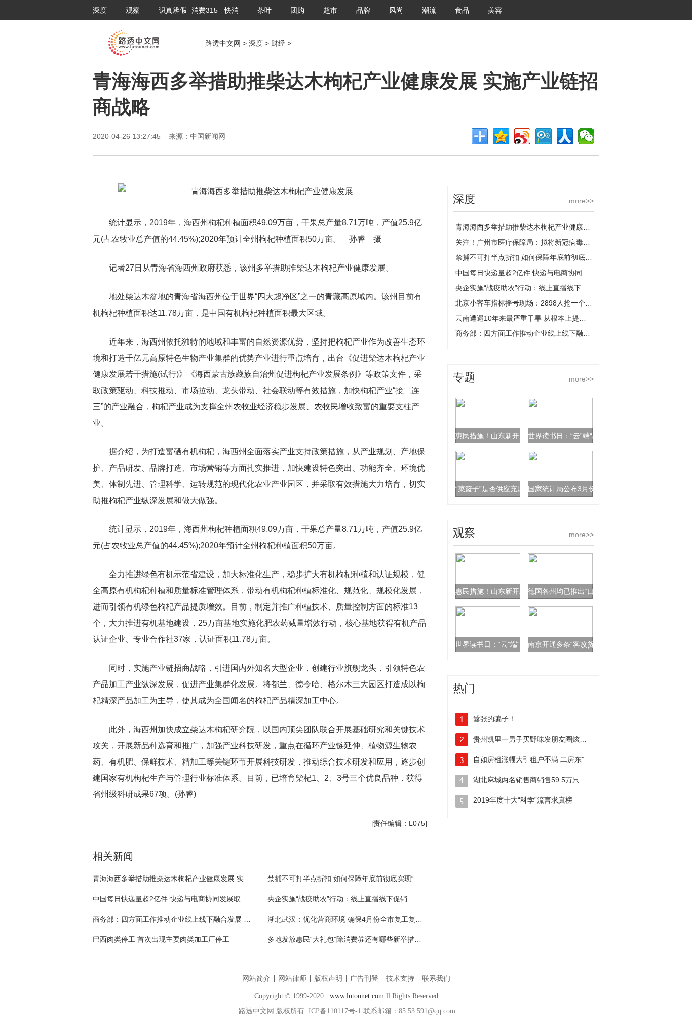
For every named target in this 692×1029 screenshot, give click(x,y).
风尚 (396, 10)
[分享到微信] (586, 136)
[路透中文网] (134, 53)
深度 (100, 10)
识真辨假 (173, 10)
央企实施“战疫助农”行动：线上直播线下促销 (337, 899)
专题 (464, 377)
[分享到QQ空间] (501, 136)
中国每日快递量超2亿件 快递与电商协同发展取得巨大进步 (184, 899)
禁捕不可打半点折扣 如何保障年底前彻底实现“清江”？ (352, 878)
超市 (330, 10)
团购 (297, 10)
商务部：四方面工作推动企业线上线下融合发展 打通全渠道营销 (193, 919)
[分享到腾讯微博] (543, 136)
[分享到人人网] (565, 136)
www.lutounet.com (357, 996)
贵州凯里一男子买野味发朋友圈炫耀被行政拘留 (547, 739)
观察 (133, 10)
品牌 (363, 10)
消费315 (204, 10)
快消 (231, 10)
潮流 (429, 10)
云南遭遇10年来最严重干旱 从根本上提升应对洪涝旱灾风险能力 (556, 318)
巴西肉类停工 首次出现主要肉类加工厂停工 (161, 939)
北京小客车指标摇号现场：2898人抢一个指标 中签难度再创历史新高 (563, 303)
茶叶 (264, 10)
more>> (581, 201)
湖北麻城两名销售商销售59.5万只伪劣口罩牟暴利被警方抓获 (569, 780)
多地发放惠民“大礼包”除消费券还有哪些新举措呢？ (348, 939)
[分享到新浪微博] (522, 136)
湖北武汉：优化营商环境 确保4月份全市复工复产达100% (357, 919)
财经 (278, 43)
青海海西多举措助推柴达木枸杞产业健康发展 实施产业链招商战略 (196, 878)
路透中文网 (223, 43)
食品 (462, 10)
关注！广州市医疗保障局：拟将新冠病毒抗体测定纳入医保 (547, 242)
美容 (495, 10)
